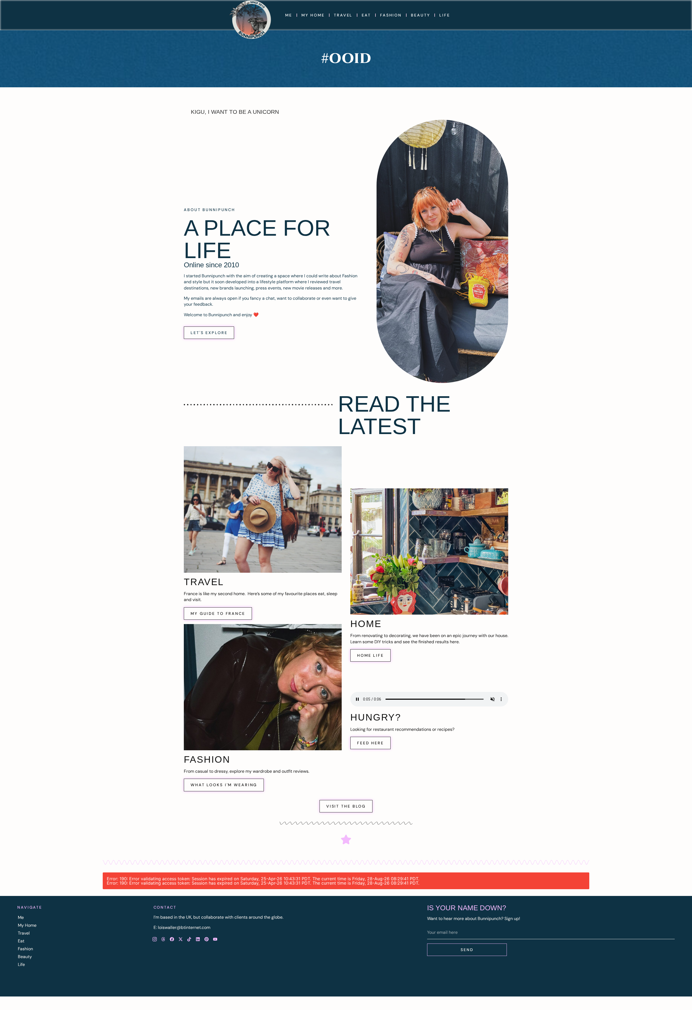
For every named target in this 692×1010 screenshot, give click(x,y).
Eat (366, 15)
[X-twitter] (180, 939)
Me (288, 15)
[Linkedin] (198, 939)
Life (444, 15)
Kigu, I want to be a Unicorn (235, 112)
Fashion (391, 15)
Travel (343, 15)
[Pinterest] (206, 939)
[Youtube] (215, 939)
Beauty (420, 15)
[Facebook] (172, 939)
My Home (313, 15)
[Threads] (163, 939)
